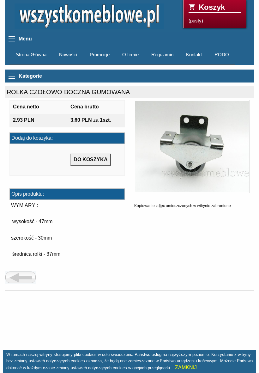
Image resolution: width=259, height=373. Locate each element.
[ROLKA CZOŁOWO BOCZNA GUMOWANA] (192, 148)
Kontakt (194, 54)
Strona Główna (31, 54)
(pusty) (207, 13)
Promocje (100, 54)
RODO (221, 54)
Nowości (68, 54)
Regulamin (162, 54)
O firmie (130, 54)
